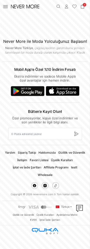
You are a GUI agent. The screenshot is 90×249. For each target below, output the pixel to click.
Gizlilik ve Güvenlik (71, 152)
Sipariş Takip (27, 152)
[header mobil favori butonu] (75, 7)
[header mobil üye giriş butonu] (67, 7)
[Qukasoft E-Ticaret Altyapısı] (45, 231)
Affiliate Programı (56, 167)
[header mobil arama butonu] (59, 7)
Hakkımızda (47, 152)
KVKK (33, 219)
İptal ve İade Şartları (27, 167)
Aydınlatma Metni (66, 214)
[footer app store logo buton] (63, 91)
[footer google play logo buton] (27, 91)
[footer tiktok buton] (55, 185)
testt (74, 167)
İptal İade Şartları (50, 219)
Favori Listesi (39, 160)
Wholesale (45, 175)
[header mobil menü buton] (5, 7)
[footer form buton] (76, 134)
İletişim (22, 160)
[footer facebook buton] (34, 185)
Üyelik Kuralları (62, 160)
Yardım (10, 152)
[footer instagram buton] (45, 185)
